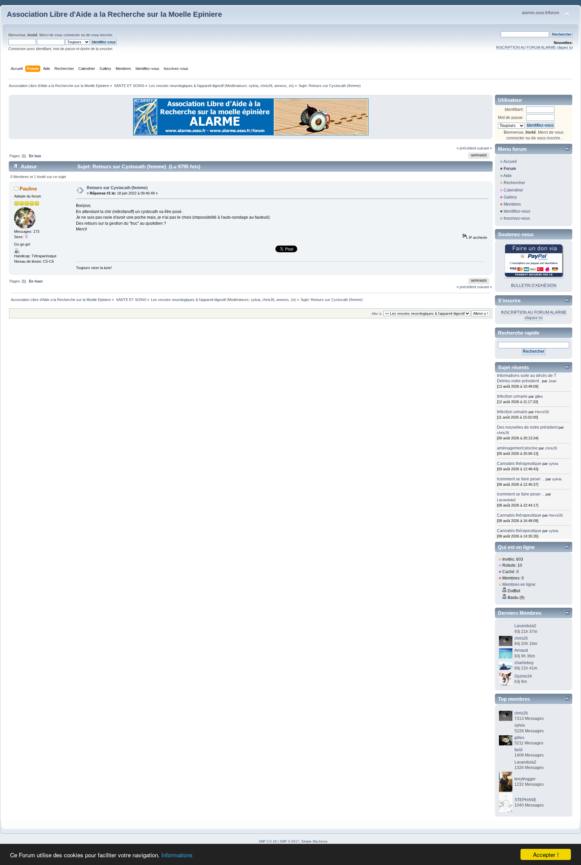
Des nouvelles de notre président (527, 427)
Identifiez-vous (517, 211)
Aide (507, 175)
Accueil (510, 161)
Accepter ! (546, 854)
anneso (280, 86)
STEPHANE (525, 799)
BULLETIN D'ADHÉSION (533, 285)
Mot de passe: (511, 117)
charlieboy (524, 662)
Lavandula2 (506, 500)
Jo (290, 86)
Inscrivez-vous (517, 218)
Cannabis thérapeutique (519, 463)
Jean (552, 381)
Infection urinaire (512, 396)
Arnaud (521, 650)
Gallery (510, 197)
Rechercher (514, 182)
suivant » (484, 148)
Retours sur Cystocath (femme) (117, 187)
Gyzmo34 (523, 676)
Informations (177, 855)
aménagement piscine (517, 448)
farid (518, 749)
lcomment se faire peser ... (521, 479)
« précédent (466, 148)
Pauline (28, 188)
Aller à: (377, 313)
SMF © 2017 (289, 841)
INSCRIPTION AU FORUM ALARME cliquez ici (534, 47)
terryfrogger (525, 779)
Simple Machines (314, 841)
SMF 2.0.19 (268, 841)
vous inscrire (101, 35)
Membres (512, 204)
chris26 (266, 86)
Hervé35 (542, 412)
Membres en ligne (518, 584)
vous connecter (67, 35)
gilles (539, 396)
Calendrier (513, 190)
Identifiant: (514, 109)
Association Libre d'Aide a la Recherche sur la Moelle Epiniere (114, 14)
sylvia (253, 86)
